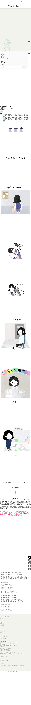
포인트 (8, 45)
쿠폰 (8, 44)
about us (2, 628)
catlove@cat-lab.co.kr (5, 658)
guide (1, 632)
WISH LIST (8, 47)
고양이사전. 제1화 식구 (5, 606)
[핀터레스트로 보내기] (29, 566)
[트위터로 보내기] (29, 563)
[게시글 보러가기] (11, 572)
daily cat (2, 55)
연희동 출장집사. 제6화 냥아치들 (6, 587)
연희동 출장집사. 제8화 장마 (6, 610)
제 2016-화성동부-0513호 (17, 653)
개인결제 (8, 49)
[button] (29, 41)
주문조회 (8, 50)
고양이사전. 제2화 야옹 (5, 609)
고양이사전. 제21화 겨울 (5, 584)
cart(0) (20, 1)
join (15, 1)
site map (2, 625)
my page (28, 1)
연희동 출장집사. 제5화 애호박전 (6, 588)
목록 (1, 111)
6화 (15, 496)
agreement (2, 630)
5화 (15, 494)
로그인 (8, 39)
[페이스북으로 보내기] (29, 560)
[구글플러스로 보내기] (29, 569)
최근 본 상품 (8, 42)
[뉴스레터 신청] (18, 516)
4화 (15, 493)
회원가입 (8, 40)
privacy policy (3, 631)
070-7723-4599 (3, 656)
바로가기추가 (3, 60)
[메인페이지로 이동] (15, 6)
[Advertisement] (15, 24)
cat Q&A (2, 56)
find (17, 1)
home (2, 52)
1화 (15, 490)
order (24, 1)
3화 (15, 492)
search (2, 66)
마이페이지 (8, 48)
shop (2, 53)
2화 (15, 491)
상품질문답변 (8, 43)
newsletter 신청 (4, 58)
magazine (3, 54)
